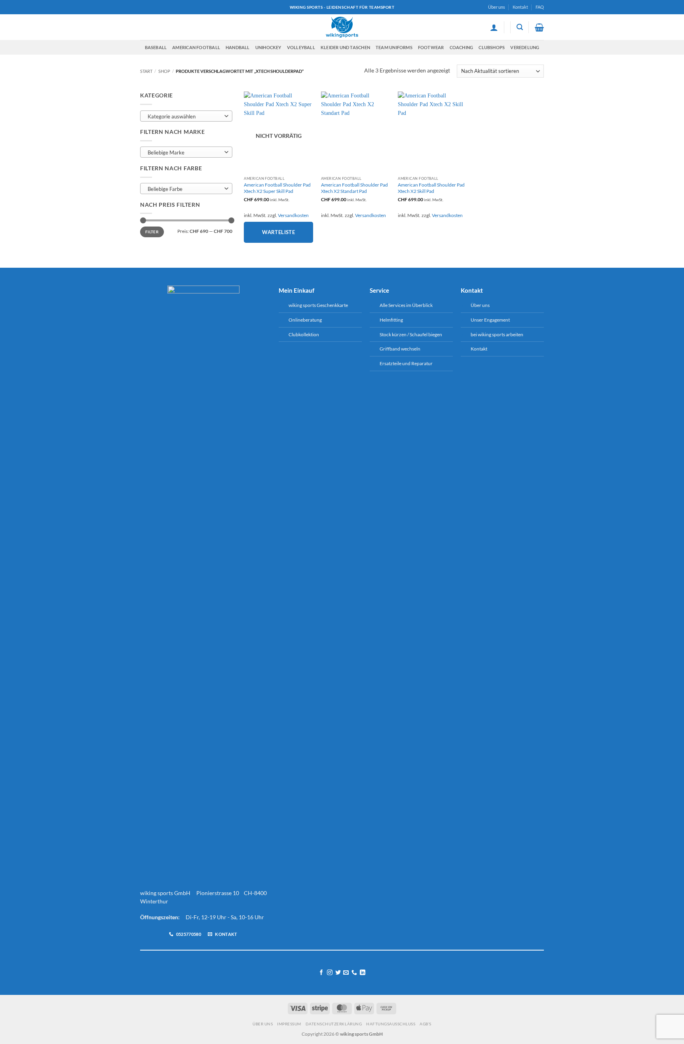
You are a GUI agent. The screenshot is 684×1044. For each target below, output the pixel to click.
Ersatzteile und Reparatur (406, 363)
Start (146, 71)
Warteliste (278, 232)
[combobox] (186, 116)
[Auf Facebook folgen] (321, 973)
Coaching (461, 47)
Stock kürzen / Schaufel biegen (411, 334)
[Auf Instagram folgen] (329, 973)
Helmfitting (391, 320)
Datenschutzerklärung (334, 1023)
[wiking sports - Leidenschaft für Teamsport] (342, 27)
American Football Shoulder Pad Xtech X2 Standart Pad (354, 188)
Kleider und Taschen (345, 47)
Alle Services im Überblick (406, 305)
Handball (238, 47)
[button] (494, 27)
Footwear (431, 47)
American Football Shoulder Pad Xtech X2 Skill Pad (431, 188)
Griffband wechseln (400, 349)
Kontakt (520, 7)
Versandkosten (293, 215)
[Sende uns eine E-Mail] (346, 973)
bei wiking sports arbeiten (497, 334)
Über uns (496, 7)
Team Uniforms (394, 47)
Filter (152, 231)
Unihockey (268, 47)
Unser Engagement (490, 320)
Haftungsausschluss (390, 1023)
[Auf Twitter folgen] (338, 973)
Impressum (289, 1023)
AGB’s (425, 1023)
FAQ (540, 7)
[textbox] (184, 116)
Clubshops (492, 47)
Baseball (156, 47)
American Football (196, 47)
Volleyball (301, 47)
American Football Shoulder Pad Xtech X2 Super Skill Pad (277, 188)
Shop (164, 71)
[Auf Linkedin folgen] (362, 973)
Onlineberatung (305, 320)
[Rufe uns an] (354, 973)
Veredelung (524, 47)
